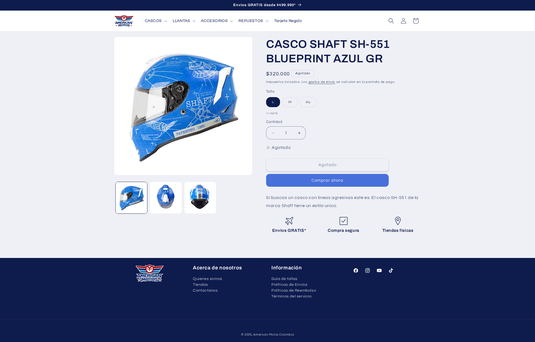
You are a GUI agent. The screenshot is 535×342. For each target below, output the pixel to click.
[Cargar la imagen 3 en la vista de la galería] (200, 197)
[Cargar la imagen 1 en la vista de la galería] (131, 197)
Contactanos (205, 290)
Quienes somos (207, 279)
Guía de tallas (284, 279)
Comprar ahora (327, 180)
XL (311, 103)
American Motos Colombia (273, 334)
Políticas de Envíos (289, 285)
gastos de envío (321, 82)
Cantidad (274, 122)
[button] (156, 21)
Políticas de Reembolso (293, 290)
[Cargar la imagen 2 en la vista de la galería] (165, 197)
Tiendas (200, 285)
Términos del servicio (291, 296)
